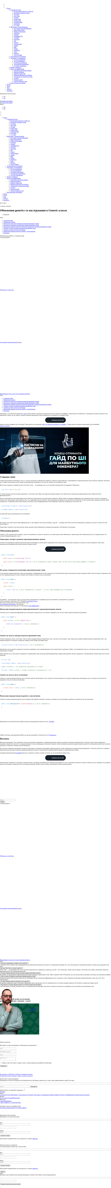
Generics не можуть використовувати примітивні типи (19, 228)
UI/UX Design (18, 55)
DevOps (16, 53)
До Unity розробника (20, 66)
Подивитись (52, 735)
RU (4, 98)
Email (1, 1130)
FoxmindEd (18, 753)
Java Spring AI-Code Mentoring (22, 28)
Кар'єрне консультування (82, 1095)
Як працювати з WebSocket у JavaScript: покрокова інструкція (16, 1074)
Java (25, 413)
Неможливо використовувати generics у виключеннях (19, 231)
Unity (15, 52)
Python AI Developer (20, 31)
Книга (9, 84)
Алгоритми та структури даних (23, 76)
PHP (15, 47)
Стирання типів (8, 220)
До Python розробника (20, 62)
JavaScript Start (18, 22)
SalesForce (17, 50)
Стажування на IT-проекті (26, 1095)
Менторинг (14, 1095)
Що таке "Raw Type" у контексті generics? (11, 968)
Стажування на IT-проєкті (18, 56)
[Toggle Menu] (4, 5)
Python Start (17, 19)
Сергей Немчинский (32, 1009)
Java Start (16, 14)
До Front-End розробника (21, 64)
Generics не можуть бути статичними (14, 230)
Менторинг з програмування (18, 27)
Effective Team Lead (19, 73)
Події (8, 86)
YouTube (51, 721)
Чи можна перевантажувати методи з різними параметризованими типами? (20, 973)
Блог (8, 87)
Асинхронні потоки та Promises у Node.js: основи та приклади (16, 1075)
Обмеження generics (9, 222)
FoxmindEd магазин (14, 1098)
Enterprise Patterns (19, 72)
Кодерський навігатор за (23, 11)
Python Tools (17, 21)
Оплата (9, 89)
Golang (16, 45)
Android (16, 35)
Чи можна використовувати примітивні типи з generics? (15, 981)
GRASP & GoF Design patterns (22, 70)
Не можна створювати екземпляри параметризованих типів (21, 225)
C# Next (16, 78)
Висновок (6, 233)
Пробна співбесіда (15, 67)
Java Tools (17, 16)
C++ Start (16, 25)
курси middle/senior (33, 606)
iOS (15, 41)
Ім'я (1, 1122)
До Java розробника (19, 59)
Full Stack (16, 33)
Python (16, 49)
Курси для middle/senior (17, 69)
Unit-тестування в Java (20, 81)
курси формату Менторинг (8, 604)
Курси (9, 8)
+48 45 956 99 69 (16, 1102)
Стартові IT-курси (15, 10)
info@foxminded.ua (5, 1101)
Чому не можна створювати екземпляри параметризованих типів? (18, 976)
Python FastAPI (18, 80)
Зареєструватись (5, 426)
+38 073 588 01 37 (5, 1102)
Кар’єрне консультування (17, 83)
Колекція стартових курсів (22, 13)
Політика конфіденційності (8, 1108)
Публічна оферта (21, 1108)
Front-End (17, 39)
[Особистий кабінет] (6, 101)
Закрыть (3, 1171)
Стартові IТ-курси (5, 1095)
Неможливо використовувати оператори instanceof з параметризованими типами (27, 226)
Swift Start (17, 24)
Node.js (16, 42)
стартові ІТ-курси (32, 601)
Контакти (10, 90)
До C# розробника (19, 61)
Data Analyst (19, 30)
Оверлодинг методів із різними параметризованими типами (21, 223)
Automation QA (18, 36)
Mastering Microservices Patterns (23, 75)
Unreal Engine (18, 44)
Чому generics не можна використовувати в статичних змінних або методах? (21, 984)
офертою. (35, 1138)
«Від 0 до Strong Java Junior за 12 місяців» (54, 424)
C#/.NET (16, 38)
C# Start (16, 17)
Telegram (2, 1091)
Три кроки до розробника (17, 58)
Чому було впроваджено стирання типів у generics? (14, 963)
